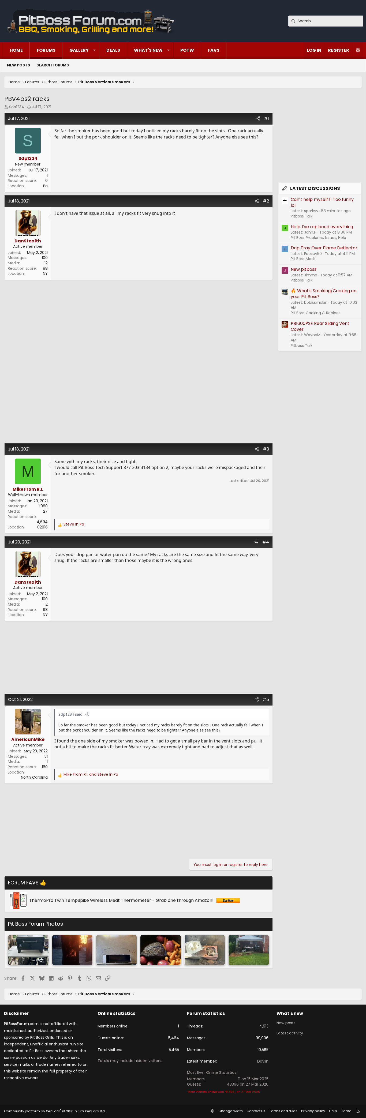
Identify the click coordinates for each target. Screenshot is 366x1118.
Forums (46, 50)
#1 (266, 118)
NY (45, 273)
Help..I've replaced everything (322, 227)
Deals (113, 50)
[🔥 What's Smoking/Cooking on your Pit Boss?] (28, 950)
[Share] (258, 118)
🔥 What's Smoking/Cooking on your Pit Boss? (323, 294)
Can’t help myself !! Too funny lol (322, 202)
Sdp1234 (16, 107)
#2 (266, 201)
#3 (266, 449)
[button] (94, 50)
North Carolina (34, 777)
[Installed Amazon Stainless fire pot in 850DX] (204, 950)
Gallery (79, 50)
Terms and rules (283, 1110)
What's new (148, 50)
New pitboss (303, 269)
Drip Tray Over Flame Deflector (324, 248)
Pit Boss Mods (303, 258)
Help (333, 1110)
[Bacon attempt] (248, 950)
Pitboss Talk (301, 216)
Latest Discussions (315, 188)
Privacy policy (313, 1110)
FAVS (213, 50)
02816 (42, 527)
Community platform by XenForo (55, 1111)
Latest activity (290, 1033)
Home (16, 50)
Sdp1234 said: (71, 714)
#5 (266, 699)
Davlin (262, 1061)
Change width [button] (230, 1110)
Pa (45, 186)
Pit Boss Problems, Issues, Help (318, 237)
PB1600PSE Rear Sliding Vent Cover (320, 326)
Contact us (256, 1110)
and (91, 774)
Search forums (52, 65)
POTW (187, 50)
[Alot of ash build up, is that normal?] (116, 950)
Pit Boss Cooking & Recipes (316, 313)
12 (46, 263)
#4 (265, 542)
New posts (18, 65)
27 (45, 511)
